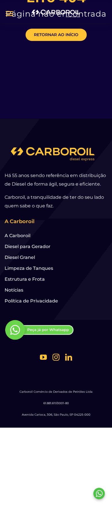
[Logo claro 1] (56, 10)
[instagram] (56, 357)
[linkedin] (68, 357)
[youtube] (43, 357)
